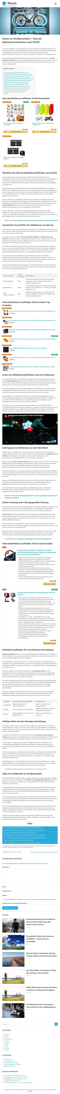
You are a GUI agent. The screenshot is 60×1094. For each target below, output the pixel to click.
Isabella (28, 958)
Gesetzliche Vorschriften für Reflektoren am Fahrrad (17, 76)
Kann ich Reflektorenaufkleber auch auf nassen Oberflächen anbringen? (25, 837)
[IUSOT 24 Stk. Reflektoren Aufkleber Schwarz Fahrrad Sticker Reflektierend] (15, 147)
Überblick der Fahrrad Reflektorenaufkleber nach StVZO (18, 74)
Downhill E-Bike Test (9, 1066)
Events (6, 1036)
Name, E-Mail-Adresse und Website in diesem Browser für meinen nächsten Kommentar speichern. (30, 899)
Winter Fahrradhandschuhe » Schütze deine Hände (44, 852)
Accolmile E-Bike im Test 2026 (17, 1075)
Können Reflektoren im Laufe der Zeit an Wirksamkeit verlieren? (22, 842)
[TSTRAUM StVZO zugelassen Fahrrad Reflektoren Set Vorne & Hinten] (10, 597)
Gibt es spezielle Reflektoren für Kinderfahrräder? (18, 840)
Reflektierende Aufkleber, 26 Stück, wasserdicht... (13, 123)
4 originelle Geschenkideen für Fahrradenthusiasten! (34, 539)
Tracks (6, 1046)
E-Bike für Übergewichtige (11, 1062)
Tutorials (6, 1048)
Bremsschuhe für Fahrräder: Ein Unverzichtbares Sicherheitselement (35, 220)
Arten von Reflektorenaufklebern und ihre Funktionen (17, 80)
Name (4, 886)
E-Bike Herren (8, 1059)
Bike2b (12, 3)
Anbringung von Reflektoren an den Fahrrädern (16, 82)
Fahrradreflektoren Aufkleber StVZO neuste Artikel (17, 86)
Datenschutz (13, 1089)
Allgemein (9, 45)
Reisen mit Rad (8, 1039)
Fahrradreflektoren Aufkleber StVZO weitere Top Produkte (18, 78)
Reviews (6, 1041)
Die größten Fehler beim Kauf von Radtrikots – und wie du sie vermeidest (40, 939)
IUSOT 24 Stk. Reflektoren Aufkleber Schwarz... (14, 158)
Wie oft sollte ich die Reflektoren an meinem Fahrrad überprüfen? (23, 827)
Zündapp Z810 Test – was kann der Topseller (21, 1082)
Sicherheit (7, 1043)
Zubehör (6, 1050)
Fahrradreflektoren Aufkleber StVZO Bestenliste (16, 72)
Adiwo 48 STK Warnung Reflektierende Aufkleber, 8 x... (43, 123)
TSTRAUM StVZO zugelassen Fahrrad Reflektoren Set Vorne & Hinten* (36, 593)
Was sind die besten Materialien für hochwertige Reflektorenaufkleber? (25, 835)
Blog (17, 1089)
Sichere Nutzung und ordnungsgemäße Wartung (16, 84)
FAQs (6, 93)
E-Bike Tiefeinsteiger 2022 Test (12, 1064)
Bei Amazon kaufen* (16, 131)
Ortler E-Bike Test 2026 (15, 1080)
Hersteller (7, 1037)
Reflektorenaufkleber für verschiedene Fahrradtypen (17, 88)
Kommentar (6, 867)
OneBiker (28, 927)
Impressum (6, 1089)
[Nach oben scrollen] (57, 1091)
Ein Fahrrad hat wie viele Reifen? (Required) (14, 903)
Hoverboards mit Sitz (9, 1061)
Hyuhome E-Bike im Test (19, 1079)
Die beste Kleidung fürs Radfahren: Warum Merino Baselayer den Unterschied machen (41, 922)
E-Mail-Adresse (7, 891)
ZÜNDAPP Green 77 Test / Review (12, 852)
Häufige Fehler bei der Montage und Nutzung (16, 89)
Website (4, 895)
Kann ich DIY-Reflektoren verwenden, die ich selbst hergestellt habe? (24, 830)
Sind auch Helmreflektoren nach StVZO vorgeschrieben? (20, 832)
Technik (6, 1044)
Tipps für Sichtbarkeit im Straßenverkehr (15, 91)
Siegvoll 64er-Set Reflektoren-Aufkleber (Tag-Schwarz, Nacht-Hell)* (28, 348)
